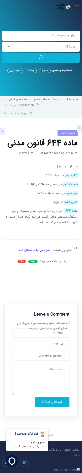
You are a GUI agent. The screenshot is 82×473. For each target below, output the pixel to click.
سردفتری (15, 70)
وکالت (30, 70)
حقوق (45, 70)
